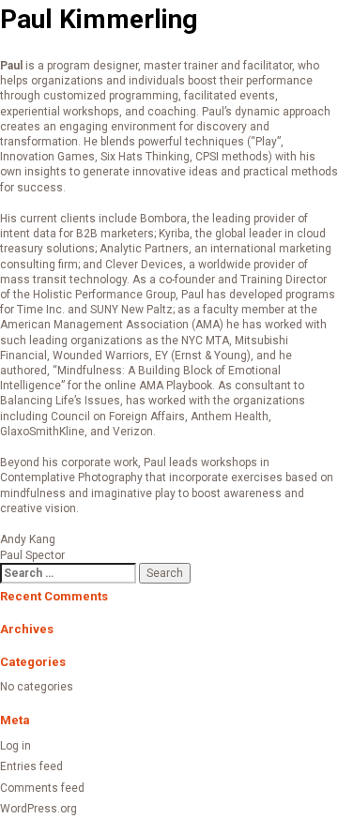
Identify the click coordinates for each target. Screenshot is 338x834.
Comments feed (42, 788)
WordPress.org (38, 808)
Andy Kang (27, 539)
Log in (15, 745)
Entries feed (31, 766)
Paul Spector (32, 555)
